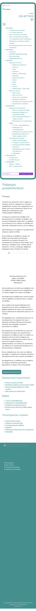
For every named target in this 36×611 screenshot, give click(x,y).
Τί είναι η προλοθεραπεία (13, 400)
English (31, 13)
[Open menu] (32, 19)
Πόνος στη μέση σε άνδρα (14, 382)
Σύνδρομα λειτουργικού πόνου (15, 405)
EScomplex (9, 432)
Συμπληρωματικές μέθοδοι (14, 425)
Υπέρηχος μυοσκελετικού (14, 423)
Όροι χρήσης (10, 465)
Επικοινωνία (9, 463)
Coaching (8, 427)
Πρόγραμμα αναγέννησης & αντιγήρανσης (19, 429)
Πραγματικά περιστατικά (11, 372)
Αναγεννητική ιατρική (12, 421)
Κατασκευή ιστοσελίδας (13, 469)
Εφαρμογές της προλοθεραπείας (16, 403)
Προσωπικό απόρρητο (13, 467)
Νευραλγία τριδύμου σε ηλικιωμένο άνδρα (19, 385)
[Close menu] (4, 24)
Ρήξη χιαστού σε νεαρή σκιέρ (15, 391)
